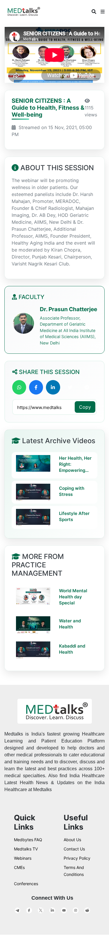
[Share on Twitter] (70, 387)
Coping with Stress (71, 491)
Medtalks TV (26, 848)
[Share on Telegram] (87, 387)
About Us (72, 839)
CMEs (19, 867)
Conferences (26, 883)
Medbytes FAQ (28, 839)
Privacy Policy (77, 858)
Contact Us (74, 848)
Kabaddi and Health (72, 649)
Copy (85, 407)
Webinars (22, 858)
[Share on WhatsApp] (19, 387)
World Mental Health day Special (73, 597)
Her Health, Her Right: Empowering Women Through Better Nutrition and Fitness (75, 464)
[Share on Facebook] (36, 387)
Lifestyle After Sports (74, 516)
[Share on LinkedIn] (53, 387)
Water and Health (70, 624)
